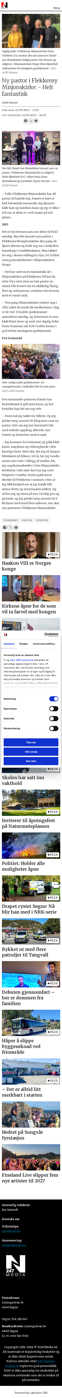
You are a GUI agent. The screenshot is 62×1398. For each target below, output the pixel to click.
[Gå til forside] (4, 6)
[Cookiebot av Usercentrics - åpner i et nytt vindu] (44, 635)
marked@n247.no (14, 1245)
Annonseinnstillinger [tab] (44, 643)
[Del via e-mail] (36, 121)
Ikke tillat (31, 761)
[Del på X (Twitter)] (30, 121)
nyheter (42, 520)
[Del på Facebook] (25, 121)
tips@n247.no (11, 1231)
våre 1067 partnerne (22, 660)
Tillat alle (31, 742)
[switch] (53, 708)
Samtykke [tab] (9, 643)
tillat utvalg (31, 751)
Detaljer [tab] (23, 643)
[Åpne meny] (56, 5)
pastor (27, 520)
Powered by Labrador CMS (31, 1392)
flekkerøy (10, 520)
